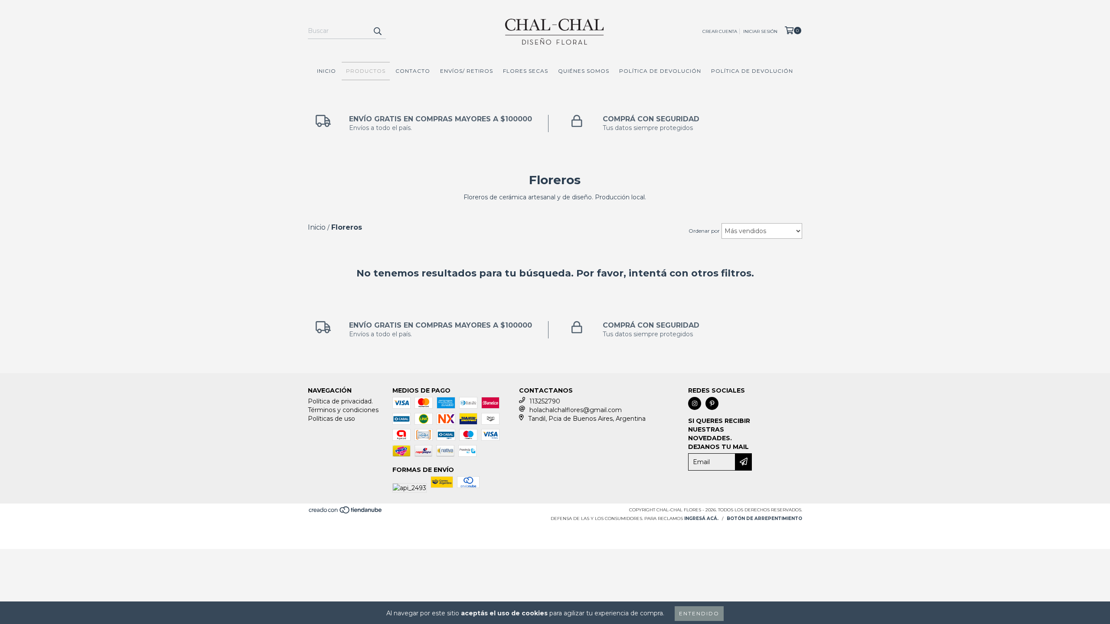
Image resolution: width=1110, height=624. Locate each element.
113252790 (544, 401)
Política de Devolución (660, 71)
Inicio (326, 71)
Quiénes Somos (583, 71)
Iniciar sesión (760, 31)
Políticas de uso (331, 418)
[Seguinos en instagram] (694, 403)
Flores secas (525, 71)
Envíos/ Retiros (466, 71)
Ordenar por (704, 231)
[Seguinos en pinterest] (711, 403)
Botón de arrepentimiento (764, 518)
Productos (365, 71)
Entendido (699, 613)
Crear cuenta (719, 31)
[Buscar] (377, 31)
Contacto (412, 71)
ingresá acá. (701, 518)
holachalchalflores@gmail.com (575, 410)
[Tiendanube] (346, 513)
